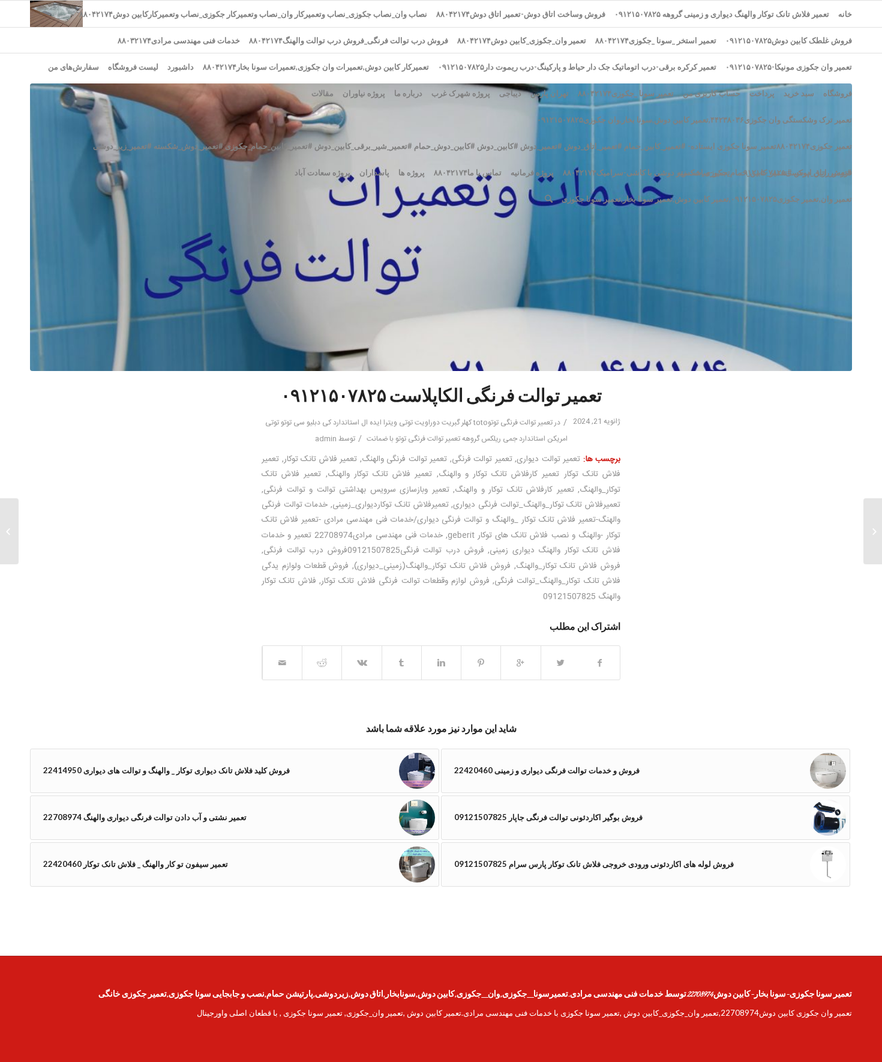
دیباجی (510, 93)
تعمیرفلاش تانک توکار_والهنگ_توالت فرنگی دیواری (536, 504)
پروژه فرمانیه (532, 172)
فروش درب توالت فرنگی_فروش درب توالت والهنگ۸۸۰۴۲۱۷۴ (348, 40)
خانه (845, 14)
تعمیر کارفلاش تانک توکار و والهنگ (514, 489)
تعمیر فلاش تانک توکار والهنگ (380, 474)
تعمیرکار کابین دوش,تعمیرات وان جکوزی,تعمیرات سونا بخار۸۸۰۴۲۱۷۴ (316, 66)
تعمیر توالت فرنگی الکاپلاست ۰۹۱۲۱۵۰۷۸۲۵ (441, 397)
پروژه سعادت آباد (322, 172)
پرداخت (762, 93)
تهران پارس (549, 93)
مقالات (322, 93)
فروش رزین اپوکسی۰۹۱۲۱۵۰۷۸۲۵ (795, 172)
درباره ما (408, 93)
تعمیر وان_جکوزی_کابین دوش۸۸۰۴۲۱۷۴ (521, 40)
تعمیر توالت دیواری (548, 459)
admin (326, 439)
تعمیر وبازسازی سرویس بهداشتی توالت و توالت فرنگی (356, 489)
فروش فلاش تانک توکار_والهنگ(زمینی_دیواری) (432, 566)
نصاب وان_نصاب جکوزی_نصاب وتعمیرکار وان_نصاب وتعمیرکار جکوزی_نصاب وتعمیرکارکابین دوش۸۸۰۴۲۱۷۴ (253, 14)
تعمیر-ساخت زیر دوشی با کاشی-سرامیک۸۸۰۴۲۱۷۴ (646, 172)
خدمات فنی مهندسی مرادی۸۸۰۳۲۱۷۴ (179, 40)
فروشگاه (837, 93)
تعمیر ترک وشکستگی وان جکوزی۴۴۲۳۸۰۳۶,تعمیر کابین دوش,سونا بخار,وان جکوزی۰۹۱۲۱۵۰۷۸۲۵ (694, 119)
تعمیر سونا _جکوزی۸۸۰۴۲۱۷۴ (626, 93)
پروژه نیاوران (364, 93)
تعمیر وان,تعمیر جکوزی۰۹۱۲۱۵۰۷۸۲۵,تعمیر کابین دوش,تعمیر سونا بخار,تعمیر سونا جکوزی (707, 199)
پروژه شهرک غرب (460, 93)
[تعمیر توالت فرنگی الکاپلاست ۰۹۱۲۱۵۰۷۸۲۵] (441, 227)
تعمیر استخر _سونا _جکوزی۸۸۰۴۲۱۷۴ (655, 40)
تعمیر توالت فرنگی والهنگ (405, 459)
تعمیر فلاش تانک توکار (321, 459)
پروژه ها (411, 172)
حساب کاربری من (711, 93)
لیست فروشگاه (133, 66)
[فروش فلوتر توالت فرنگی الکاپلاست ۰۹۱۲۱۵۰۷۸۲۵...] (872, 531)
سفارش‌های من (73, 66)
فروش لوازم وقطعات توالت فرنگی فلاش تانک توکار (405, 581)
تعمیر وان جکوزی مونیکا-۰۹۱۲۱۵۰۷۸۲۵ (788, 66)
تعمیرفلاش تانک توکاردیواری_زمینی (390, 504)
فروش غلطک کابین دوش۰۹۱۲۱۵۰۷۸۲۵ (788, 40)
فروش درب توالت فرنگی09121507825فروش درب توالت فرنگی (373, 550)
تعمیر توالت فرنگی (482, 459)
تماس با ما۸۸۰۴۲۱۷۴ (468, 172)
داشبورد (180, 66)
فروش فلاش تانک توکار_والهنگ (568, 566)
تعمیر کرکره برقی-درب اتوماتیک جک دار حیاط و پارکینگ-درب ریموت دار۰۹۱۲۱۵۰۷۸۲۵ (577, 66)
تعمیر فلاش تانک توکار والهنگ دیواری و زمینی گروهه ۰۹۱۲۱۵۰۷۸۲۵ (721, 14)
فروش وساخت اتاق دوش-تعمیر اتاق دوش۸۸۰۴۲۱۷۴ (520, 14)
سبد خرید (799, 93)
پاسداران (374, 172)
